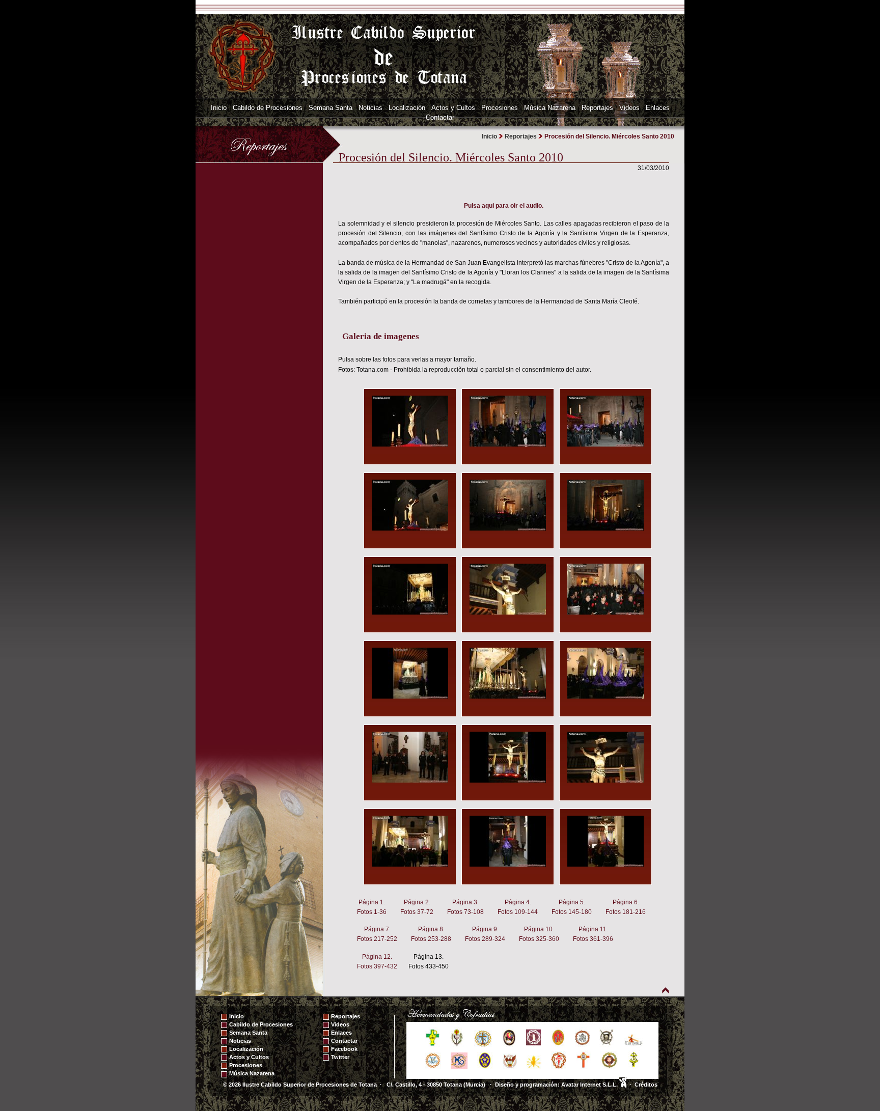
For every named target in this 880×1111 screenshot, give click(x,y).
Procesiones (499, 108)
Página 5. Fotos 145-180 (572, 907)
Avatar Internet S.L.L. (590, 1084)
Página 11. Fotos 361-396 (593, 934)
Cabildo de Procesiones (267, 108)
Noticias (370, 108)
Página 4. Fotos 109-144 (518, 907)
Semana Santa (330, 108)
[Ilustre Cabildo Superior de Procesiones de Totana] (243, 55)
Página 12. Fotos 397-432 (377, 961)
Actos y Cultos (453, 108)
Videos (629, 108)
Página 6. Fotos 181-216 (626, 907)
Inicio (219, 108)
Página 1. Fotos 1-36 (372, 907)
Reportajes (597, 108)
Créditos (646, 1084)
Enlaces (658, 108)
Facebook (344, 1049)
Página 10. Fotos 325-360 (539, 934)
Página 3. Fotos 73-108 (465, 907)
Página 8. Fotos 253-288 (431, 934)
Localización (407, 108)
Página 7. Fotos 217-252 (377, 934)
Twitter (340, 1057)
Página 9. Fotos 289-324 (485, 934)
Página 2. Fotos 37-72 (416, 907)
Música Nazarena (549, 108)
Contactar (440, 117)
